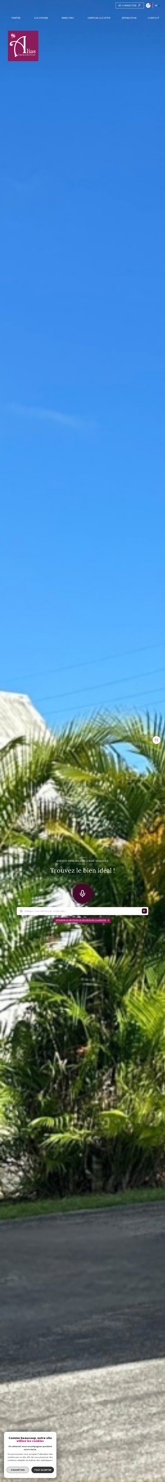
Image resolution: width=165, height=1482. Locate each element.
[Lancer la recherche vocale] (82, 893)
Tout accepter (42, 1469)
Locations (41, 18)
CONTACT (153, 18)
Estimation (129, 18)
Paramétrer (18, 1469)
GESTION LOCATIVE (99, 18)
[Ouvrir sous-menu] (23, 18)
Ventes (15, 18)
